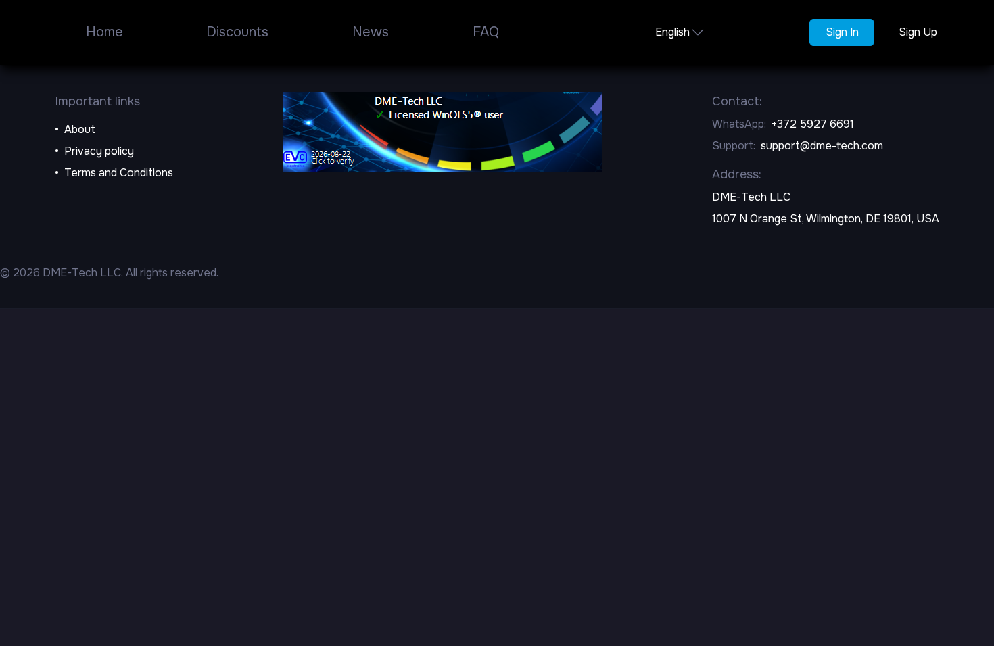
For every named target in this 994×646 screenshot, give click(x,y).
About (79, 129)
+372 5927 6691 (813, 124)
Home (104, 32)
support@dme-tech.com (822, 146)
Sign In (842, 32)
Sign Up (918, 32)
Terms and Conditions (118, 173)
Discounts (237, 32)
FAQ (486, 32)
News (370, 32)
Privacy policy (99, 151)
